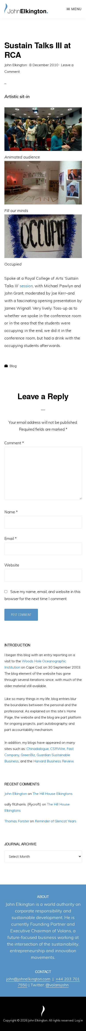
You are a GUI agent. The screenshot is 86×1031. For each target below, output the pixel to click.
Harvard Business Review (53, 761)
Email (10, 538)
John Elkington (15, 793)
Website (11, 565)
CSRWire (57, 748)
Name (11, 512)
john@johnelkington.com (28, 978)
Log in (79, 1020)
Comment (14, 443)
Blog (13, 366)
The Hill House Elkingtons (53, 793)
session (26, 285)
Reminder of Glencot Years (55, 821)
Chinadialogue (37, 748)
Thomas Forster (16, 821)
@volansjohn (57, 984)
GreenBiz (28, 755)
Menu (76, 9)
